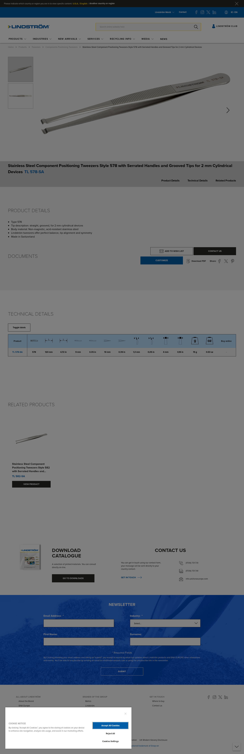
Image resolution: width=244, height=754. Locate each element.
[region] (68, 728)
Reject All (110, 733)
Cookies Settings (110, 741)
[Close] (125, 713)
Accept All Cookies (110, 725)
